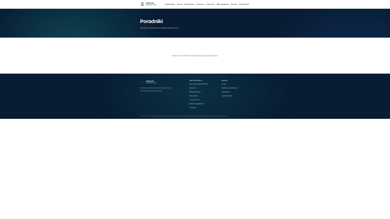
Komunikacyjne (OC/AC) (198, 84)
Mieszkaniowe (189, 4)
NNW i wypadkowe (223, 4)
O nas (224, 84)
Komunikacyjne (170, 4)
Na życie (180, 4)
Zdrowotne (200, 4)
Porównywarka (244, 4)
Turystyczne (210, 4)
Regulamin (226, 92)
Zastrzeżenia (227, 96)
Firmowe (234, 4)
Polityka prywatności (230, 88)
